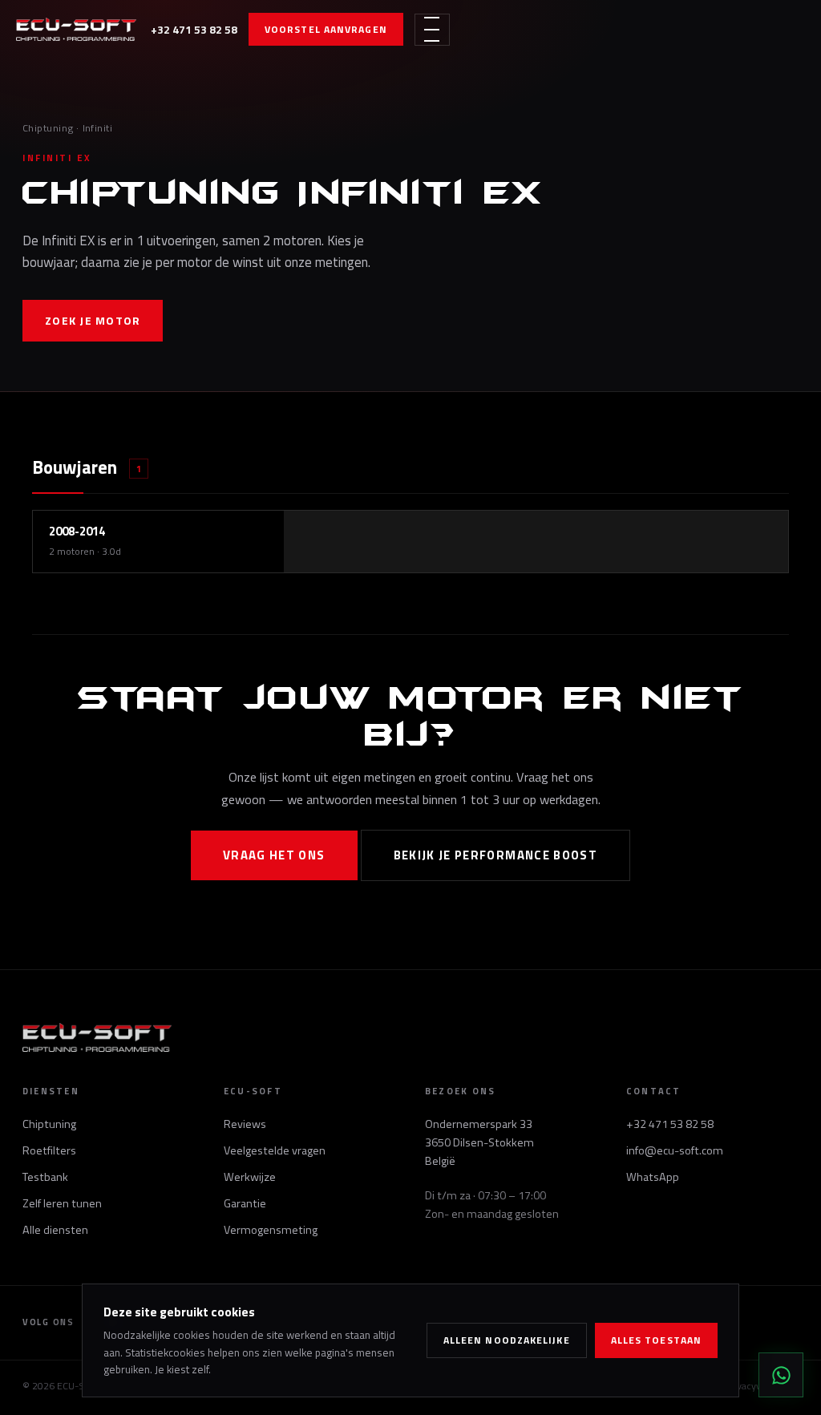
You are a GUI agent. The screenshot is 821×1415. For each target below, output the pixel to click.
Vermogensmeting (270, 1230)
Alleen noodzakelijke (506, 1340)
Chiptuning (48, 127)
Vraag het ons (274, 855)
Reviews (245, 1124)
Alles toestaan (656, 1340)
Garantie (245, 1203)
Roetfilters (49, 1150)
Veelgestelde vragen (275, 1150)
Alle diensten (55, 1230)
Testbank (45, 1177)
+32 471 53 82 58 (194, 29)
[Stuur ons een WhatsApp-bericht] (780, 1374)
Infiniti (98, 127)
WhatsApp (652, 1177)
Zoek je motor (92, 320)
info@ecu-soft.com (674, 1150)
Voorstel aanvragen (326, 29)
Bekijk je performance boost (496, 855)
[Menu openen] (432, 30)
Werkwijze (250, 1177)
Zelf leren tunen (62, 1203)
